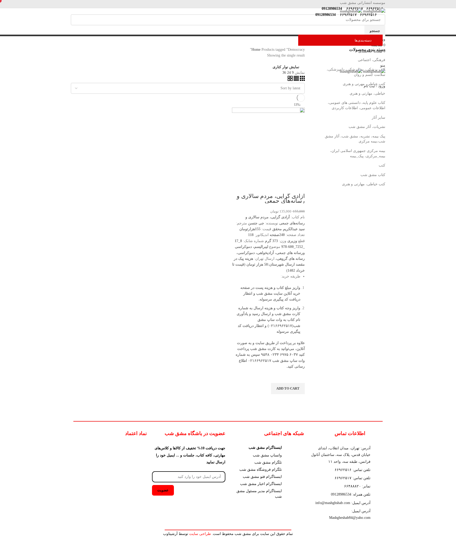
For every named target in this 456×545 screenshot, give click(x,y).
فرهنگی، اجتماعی (371, 60)
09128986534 (331, 9)
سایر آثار (378, 117)
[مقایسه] (298, 187)
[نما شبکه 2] (290, 80)
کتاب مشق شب (372, 175)
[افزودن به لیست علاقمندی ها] (298, 376)
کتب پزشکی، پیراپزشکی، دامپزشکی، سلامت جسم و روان (356, 72)
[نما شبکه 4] (296, 80)
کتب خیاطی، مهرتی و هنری (364, 84)
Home (256, 50)
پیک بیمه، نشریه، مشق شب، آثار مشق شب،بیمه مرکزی (355, 139)
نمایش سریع (298, 400)
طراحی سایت (200, 534)
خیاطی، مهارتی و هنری (367, 93)
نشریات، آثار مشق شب (367, 127)
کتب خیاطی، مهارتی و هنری (363, 184)
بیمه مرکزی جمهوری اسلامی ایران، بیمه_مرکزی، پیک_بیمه (357, 153)
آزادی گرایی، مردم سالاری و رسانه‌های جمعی (271, 198)
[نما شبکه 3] (302, 80)
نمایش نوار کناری (286, 67)
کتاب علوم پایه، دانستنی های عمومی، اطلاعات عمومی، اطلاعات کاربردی (356, 105)
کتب (382, 165)
